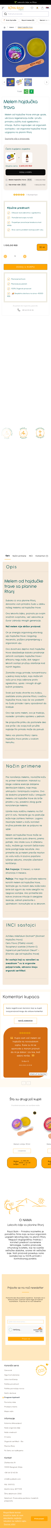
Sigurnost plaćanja (11, 1375)
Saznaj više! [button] (9, 1524)
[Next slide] (46, 82)
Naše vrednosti (10, 1432)
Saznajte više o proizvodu (17, 138)
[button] (11, 82)
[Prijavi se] (37, 8)
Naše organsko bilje (12, 1428)
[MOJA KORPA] (42, 8)
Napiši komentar (25, 1020)
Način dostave (10, 1393)
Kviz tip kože (11, 20)
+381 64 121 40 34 (28, 310)
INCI (31, 556)
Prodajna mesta (10, 1407)
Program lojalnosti (12, 1397)
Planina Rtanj (9, 1446)
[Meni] (3, 8)
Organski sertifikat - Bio (13, 1441)
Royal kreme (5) (28, 20)
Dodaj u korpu (25, 172)
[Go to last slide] (4, 82)
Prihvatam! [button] (39, 1519)
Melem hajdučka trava (25, 27)
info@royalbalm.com (12, 1479)
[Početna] (4, 27)
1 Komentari (32, 195)
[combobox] (25, 14)
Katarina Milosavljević (13, 1423)
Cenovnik (8, 1370)
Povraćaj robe (10, 1402)
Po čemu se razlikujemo (13, 1450)
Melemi (11, 27)
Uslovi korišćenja (11, 1379)
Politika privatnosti (11, 1384)
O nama (7, 1437)
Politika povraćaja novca (14, 1388)
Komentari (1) (42, 556)
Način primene (19, 556)
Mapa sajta (8, 1411)
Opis (7, 556)
